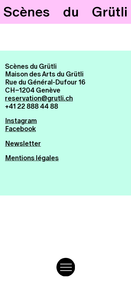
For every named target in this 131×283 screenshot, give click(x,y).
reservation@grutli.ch (39, 98)
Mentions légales (32, 158)
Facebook (20, 129)
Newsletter (23, 143)
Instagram (21, 121)
